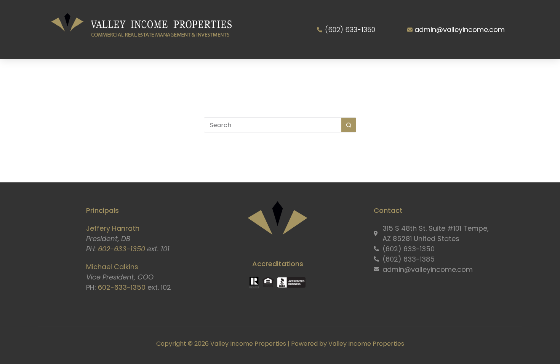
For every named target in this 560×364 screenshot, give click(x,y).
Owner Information (307, 73)
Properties (239, 73)
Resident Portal (385, 73)
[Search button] (348, 125)
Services (183, 73)
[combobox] (272, 125)
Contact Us (450, 73)
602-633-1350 (121, 249)
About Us (130, 73)
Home (90, 73)
